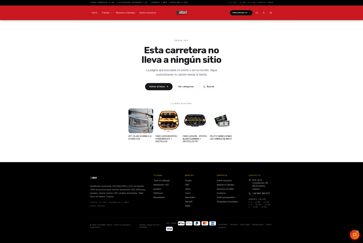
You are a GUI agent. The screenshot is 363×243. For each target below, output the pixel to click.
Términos (234, 224)
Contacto (221, 193)
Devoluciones (258, 224)
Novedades (159, 197)
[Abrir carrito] (270, 12)
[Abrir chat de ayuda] (354, 234)
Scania (188, 180)
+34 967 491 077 (261, 193)
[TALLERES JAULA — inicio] (182, 13)
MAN (187, 206)
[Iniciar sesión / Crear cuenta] (263, 12)
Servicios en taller (225, 189)
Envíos (269, 224)
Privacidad (222, 224)
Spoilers (157, 189)
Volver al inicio (157, 86)
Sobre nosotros (224, 180)
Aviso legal (245, 224)
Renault (188, 201)
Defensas (158, 193)
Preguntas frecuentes (227, 201)
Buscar (210, 86)
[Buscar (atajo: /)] (257, 12)
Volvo (188, 189)
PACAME (143, 227)
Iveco (188, 193)
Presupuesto (240, 13)
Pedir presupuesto (226, 197)
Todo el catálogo (161, 180)
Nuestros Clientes (225, 184)
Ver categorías (186, 86)
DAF (187, 184)
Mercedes (190, 197)
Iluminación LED (161, 184)
